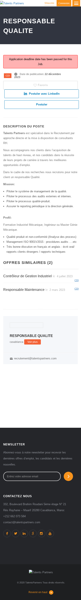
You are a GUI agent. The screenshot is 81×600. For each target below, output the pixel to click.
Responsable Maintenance (23, 289)
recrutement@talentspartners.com (35, 358)
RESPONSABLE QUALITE (31, 336)
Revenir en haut (38, 592)
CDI (8, 75)
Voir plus (32, 341)
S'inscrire (49, 3)
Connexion (64, 3)
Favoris (43, 85)
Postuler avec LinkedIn (44, 93)
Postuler (41, 104)
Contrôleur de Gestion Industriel (27, 276)
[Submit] (68, 476)
